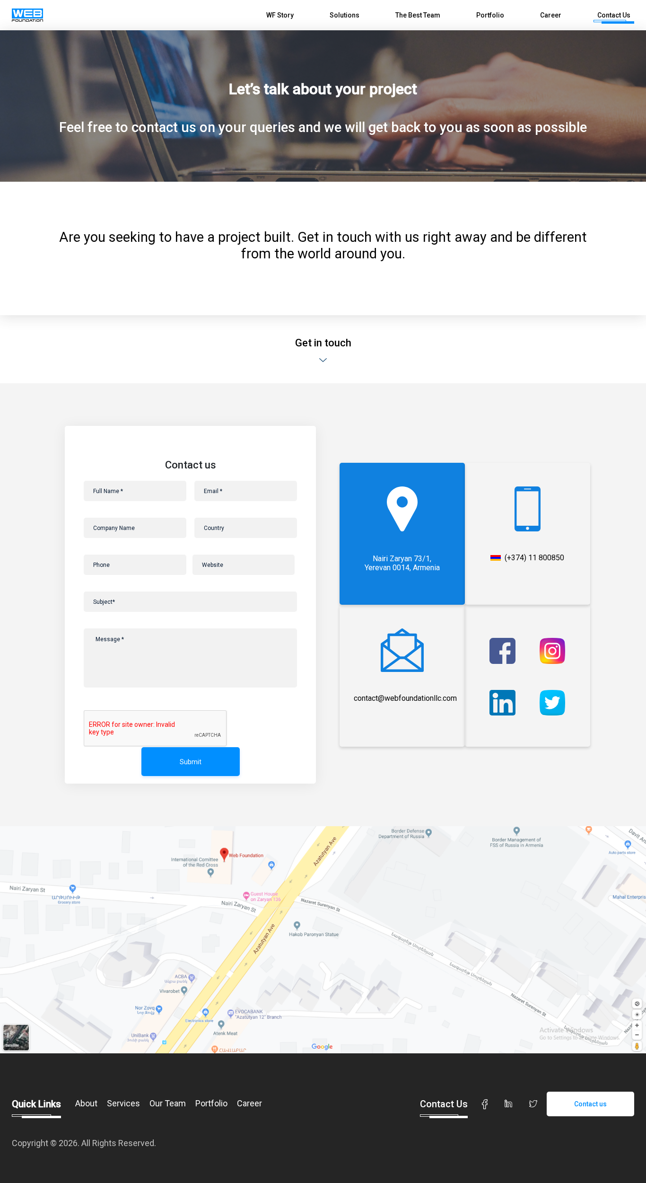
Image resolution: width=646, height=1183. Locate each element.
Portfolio (490, 15)
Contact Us (613, 15)
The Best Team (417, 15)
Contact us (590, 1104)
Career (550, 15)
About (86, 1103)
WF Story (280, 15)
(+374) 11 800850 (534, 558)
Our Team (167, 1103)
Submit (190, 762)
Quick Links (36, 1104)
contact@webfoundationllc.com (405, 698)
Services (123, 1103)
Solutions (344, 15)
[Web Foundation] (27, 15)
